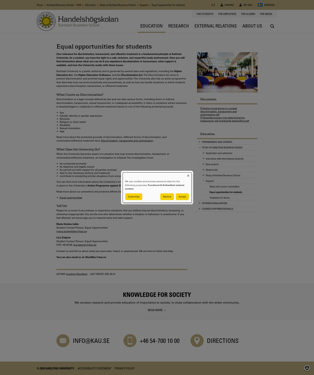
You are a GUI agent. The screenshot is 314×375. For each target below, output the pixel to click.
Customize (134, 196)
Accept (182, 196)
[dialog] (157, 187)
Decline (167, 196)
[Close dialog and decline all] (188, 174)
